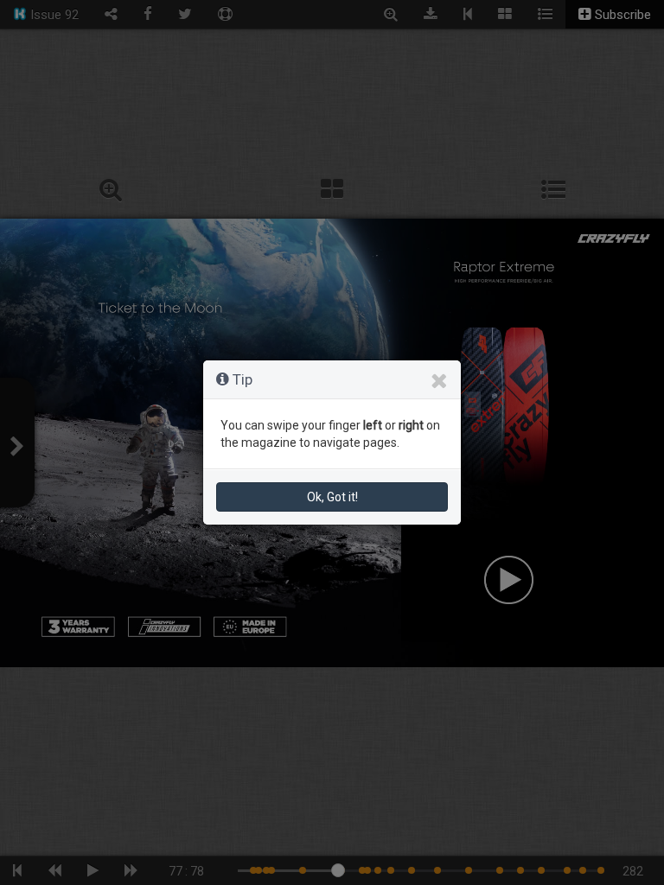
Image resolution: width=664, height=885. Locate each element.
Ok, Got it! (332, 497)
